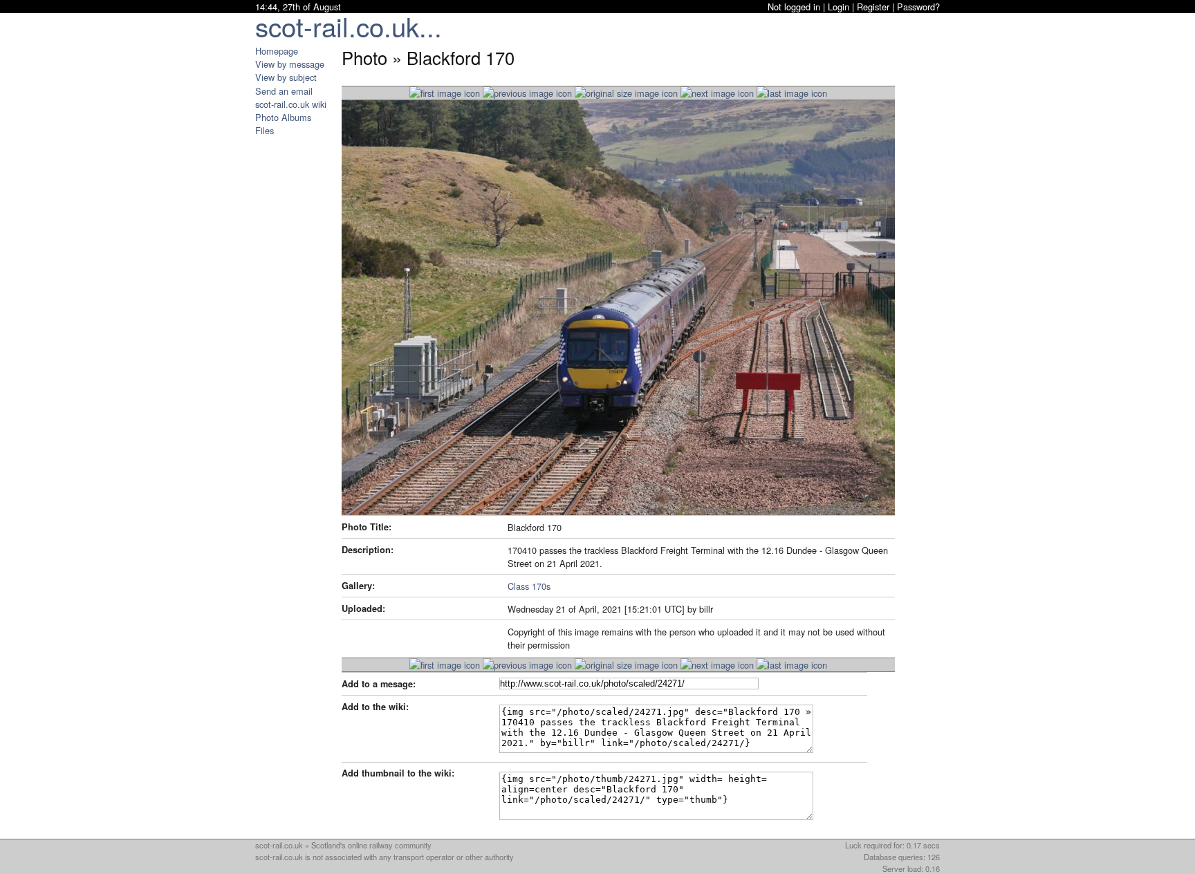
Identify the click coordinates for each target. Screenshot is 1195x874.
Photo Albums (283, 117)
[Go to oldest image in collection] (792, 93)
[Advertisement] (296, 344)
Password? (918, 6)
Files (264, 130)
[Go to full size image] (626, 93)
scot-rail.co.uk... (348, 26)
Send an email (284, 90)
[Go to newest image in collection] (444, 93)
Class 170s (529, 586)
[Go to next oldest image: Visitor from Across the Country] (717, 93)
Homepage (276, 50)
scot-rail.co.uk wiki (290, 104)
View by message (289, 64)
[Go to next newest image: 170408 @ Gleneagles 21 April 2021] (527, 93)
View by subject (286, 77)
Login (838, 6)
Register (873, 6)
